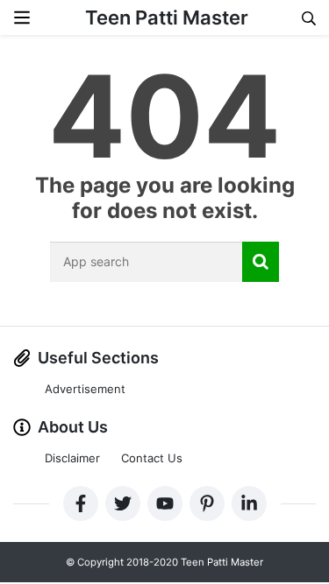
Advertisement (85, 389)
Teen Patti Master (166, 17)
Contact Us (151, 458)
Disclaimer (72, 458)
